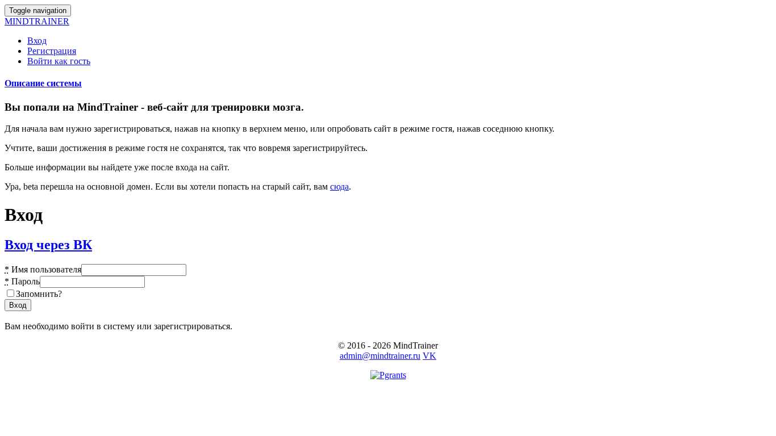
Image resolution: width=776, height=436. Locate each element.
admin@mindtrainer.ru (380, 355)
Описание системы (43, 83)
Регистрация (51, 51)
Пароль (22, 281)
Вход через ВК (48, 244)
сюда (339, 186)
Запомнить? (39, 294)
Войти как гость (58, 61)
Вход (37, 40)
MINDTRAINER (37, 21)
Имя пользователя (43, 269)
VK (429, 355)
